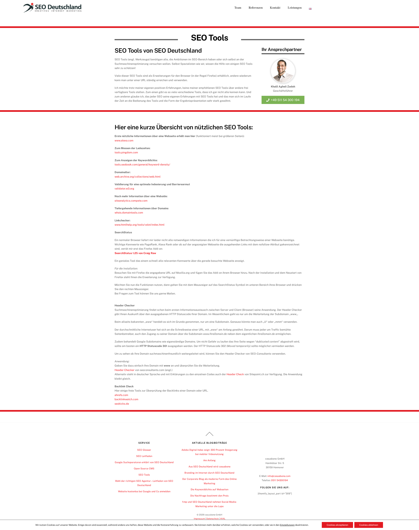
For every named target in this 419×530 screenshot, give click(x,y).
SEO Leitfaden (144, 456)
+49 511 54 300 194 (285, 100)
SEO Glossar (144, 449)
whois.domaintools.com (129, 212)
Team (237, 7)
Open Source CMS (144, 468)
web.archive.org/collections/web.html (138, 176)
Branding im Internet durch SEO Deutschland (209, 472)
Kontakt (275, 7)
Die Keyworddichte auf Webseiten (209, 489)
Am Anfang (209, 460)
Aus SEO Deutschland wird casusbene (209, 466)
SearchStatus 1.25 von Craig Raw (135, 253)
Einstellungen (287, 525)
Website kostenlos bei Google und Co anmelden (144, 491)
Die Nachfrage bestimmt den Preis (209, 495)
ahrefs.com (121, 395)
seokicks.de (122, 403)
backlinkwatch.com (126, 399)
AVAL (222, 518)
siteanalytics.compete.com (131, 200)
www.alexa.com (124, 140)
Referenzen (256, 7)
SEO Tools (144, 474)
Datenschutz (212, 518)
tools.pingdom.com (126, 152)
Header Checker (124, 370)
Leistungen (295, 7)
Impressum (199, 518)
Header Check (235, 374)
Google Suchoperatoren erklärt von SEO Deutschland (144, 462)
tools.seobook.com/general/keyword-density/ (142, 164)
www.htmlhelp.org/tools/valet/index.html (139, 224)
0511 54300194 (279, 480)
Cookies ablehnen (368, 525)
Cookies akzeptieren (337, 525)
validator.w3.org (124, 188)
